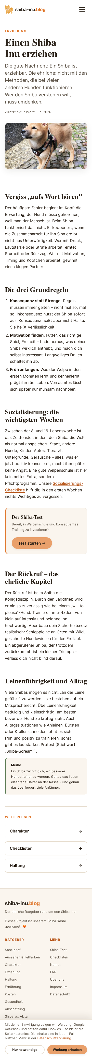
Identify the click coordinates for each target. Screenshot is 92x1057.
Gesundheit (14, 1002)
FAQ (53, 972)
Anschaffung (15, 1009)
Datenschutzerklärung (54, 1038)
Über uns (57, 979)
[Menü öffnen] (82, 9)
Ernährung (13, 987)
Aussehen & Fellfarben (22, 957)
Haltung (11, 979)
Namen (55, 965)
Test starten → (32, 543)
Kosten (10, 994)
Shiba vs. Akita (16, 1016)
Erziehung (12, 972)
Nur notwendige (24, 1050)
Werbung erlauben (67, 1050)
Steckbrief (13, 950)
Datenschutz (60, 994)
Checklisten (59, 957)
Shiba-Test (58, 950)
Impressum (58, 987)
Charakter (13, 965)
